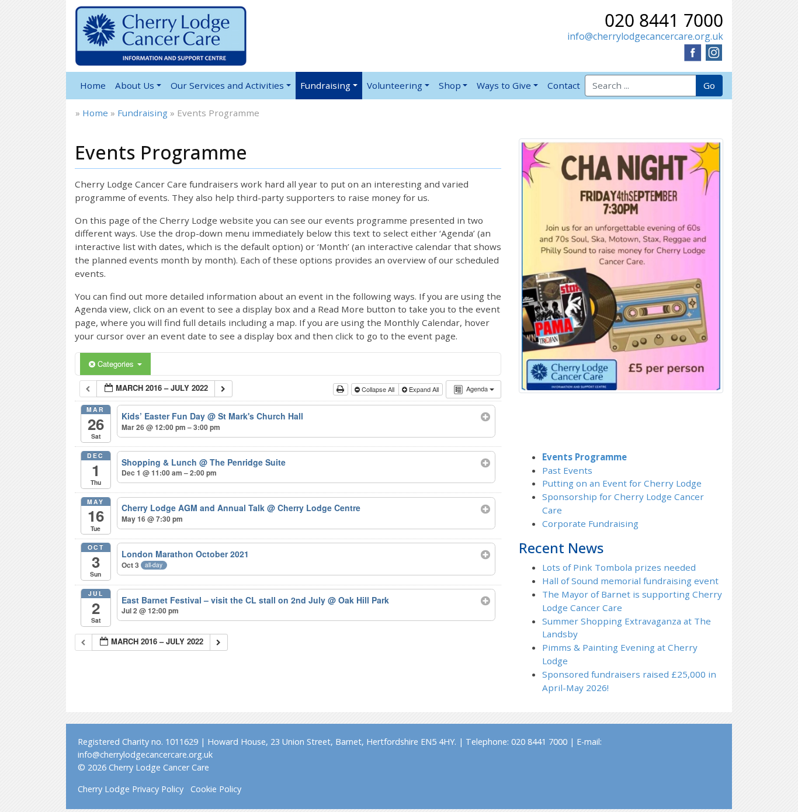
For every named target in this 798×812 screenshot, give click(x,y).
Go (709, 85)
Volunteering (394, 85)
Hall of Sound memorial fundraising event (630, 581)
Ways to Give (504, 85)
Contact (563, 85)
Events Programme (584, 457)
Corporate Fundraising (590, 523)
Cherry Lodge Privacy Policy (130, 788)
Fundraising (325, 85)
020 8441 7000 (664, 20)
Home (93, 85)
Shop (450, 85)
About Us (134, 85)
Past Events (567, 470)
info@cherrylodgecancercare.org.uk (645, 36)
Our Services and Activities (227, 85)
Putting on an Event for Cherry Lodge (622, 483)
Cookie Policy (215, 788)
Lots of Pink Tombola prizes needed (619, 567)
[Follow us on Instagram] (714, 51)
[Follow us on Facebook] (692, 51)
